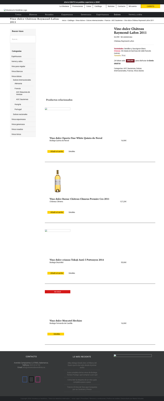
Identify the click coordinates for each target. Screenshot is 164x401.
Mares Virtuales (138, 398)
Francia (130, 71)
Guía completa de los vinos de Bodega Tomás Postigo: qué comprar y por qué (82, 373)
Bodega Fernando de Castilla (61, 323)
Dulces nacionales (20, 114)
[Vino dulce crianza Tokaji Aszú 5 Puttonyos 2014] (57, 242)
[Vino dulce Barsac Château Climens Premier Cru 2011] (57, 181)
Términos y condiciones (97, 398)
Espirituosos (16, 56)
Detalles (72, 151)
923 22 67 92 (35, 365)
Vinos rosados (17, 129)
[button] (148, 14)
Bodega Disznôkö (56, 262)
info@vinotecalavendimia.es (34, 367)
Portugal (18, 109)
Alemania (18, 83)
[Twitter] (31, 379)
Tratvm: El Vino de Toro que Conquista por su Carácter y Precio (82, 388)
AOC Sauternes (130, 68)
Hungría (18, 104)
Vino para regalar (18, 66)
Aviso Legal (76, 398)
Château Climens (56, 202)
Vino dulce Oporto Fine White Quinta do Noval (76, 138)
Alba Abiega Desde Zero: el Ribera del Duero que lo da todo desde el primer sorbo (82, 365)
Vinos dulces (139, 71)
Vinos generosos (18, 124)
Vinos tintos (16, 134)
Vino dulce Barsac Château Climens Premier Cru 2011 (79, 198)
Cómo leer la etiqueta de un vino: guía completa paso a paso (82, 381)
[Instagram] (37, 379)
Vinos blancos (17, 71)
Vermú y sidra (17, 61)
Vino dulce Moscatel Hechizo (66, 320)
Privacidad (84, 398)
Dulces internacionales (22, 80)
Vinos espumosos (19, 119)
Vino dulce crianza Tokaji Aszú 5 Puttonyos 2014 (77, 259)
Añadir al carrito (56, 151)
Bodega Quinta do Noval (59, 141)
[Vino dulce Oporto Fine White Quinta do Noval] (57, 120)
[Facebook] (24, 379)
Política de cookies (113, 398)
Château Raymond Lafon (124, 41)
